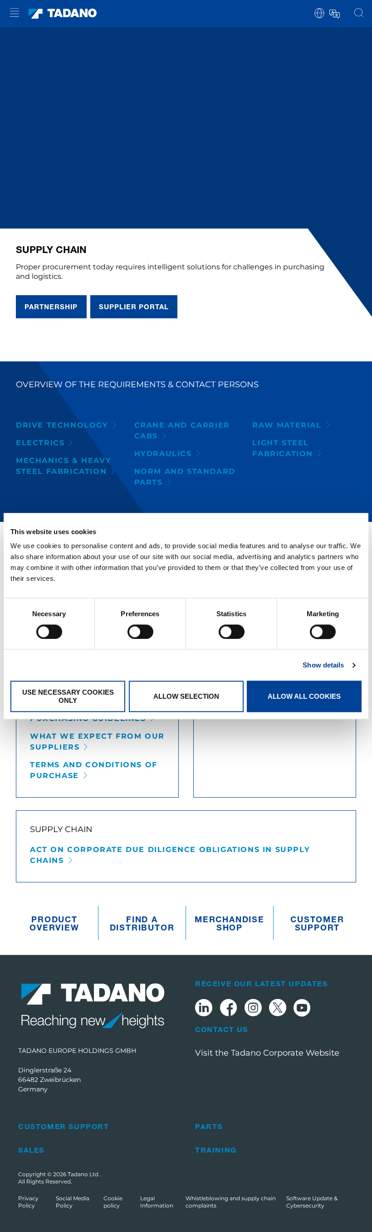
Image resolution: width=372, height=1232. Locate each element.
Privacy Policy (28, 1202)
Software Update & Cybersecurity (312, 1202)
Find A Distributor (142, 923)
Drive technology (62, 425)
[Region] (319, 12)
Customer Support (317, 923)
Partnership (51, 306)
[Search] (358, 13)
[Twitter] (277, 1009)
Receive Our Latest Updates (261, 983)
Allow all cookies (304, 696)
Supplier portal (134, 306)
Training (216, 1149)
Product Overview (54, 923)
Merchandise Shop (229, 923)
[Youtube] (302, 1009)
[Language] (334, 12)
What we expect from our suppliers (97, 741)
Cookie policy (112, 1202)
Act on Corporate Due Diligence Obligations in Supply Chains (170, 855)
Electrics (40, 442)
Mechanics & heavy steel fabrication (63, 466)
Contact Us (221, 1029)
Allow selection (186, 696)
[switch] (140, 631)
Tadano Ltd (84, 1174)
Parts (209, 1126)
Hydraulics (163, 453)
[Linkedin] (203, 1009)
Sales (31, 1149)
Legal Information (156, 1202)
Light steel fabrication (282, 448)
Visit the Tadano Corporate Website (267, 1053)
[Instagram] (253, 1009)
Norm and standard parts (184, 477)
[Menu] (14, 13)
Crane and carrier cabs (182, 430)
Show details (323, 665)
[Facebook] (228, 1009)
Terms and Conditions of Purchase (93, 770)
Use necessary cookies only (68, 696)
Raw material (286, 425)
